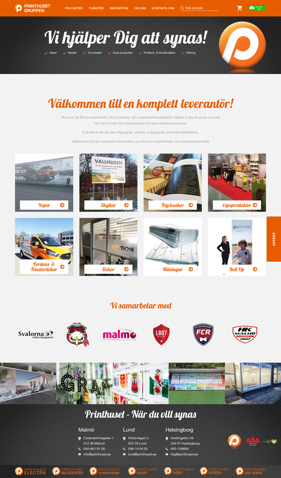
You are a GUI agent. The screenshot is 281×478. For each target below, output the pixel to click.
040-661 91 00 (94, 448)
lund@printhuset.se (142, 454)
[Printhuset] (32, 5)
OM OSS (140, 8)
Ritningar (173, 269)
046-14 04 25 (138, 448)
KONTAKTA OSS (163, 8)
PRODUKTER (74, 8)
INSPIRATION (119, 8)
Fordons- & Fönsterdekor (44, 266)
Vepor (44, 205)
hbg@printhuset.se (184, 454)
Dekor (108, 269)
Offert (274, 239)
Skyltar (108, 205)
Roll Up (236, 269)
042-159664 (180, 448)
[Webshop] (257, 8)
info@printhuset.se (97, 454)
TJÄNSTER (96, 8)
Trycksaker (172, 205)
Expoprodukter (237, 205)
